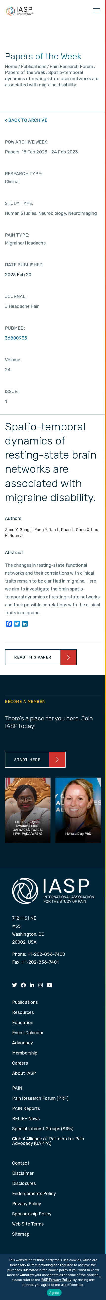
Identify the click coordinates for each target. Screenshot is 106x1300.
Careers (20, 1063)
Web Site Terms (28, 1224)
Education (22, 1022)
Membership (24, 1053)
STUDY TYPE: (19, 203)
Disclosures (24, 1183)
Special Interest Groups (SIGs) (42, 1129)
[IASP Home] (20, 11)
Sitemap (21, 1234)
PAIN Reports (26, 1108)
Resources (23, 1012)
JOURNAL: (16, 296)
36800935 (16, 338)
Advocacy (22, 1043)
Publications (25, 1002)
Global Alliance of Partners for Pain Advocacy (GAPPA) (48, 1141)
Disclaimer (23, 1173)
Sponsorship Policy (32, 1214)
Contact (20, 1163)
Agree (54, 1293)
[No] (99, 1277)
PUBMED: (15, 328)
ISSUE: (11, 391)
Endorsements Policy (34, 1193)
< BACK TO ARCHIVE (26, 120)
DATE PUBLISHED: (24, 265)
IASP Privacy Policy (56, 1280)
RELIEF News (26, 1118)
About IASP (24, 1073)
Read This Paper (33, 657)
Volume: (13, 360)
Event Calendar (27, 1032)
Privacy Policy (26, 1204)
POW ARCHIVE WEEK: (26, 142)
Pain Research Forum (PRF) (40, 1098)
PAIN (17, 1088)
